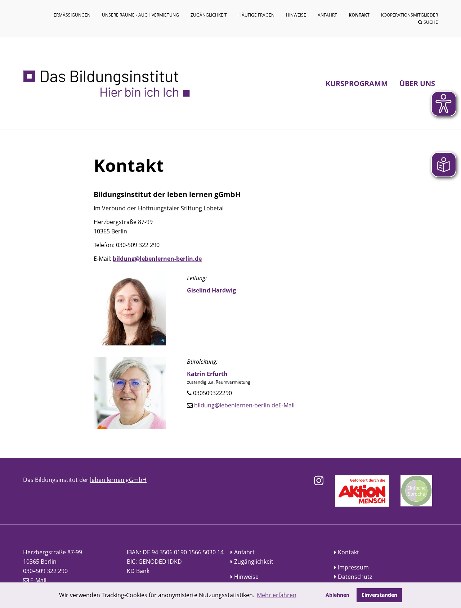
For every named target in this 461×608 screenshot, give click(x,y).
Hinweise (246, 577)
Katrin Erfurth (207, 374)
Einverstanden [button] (379, 594)
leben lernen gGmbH (118, 480)
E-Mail (286, 405)
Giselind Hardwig (211, 290)
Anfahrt (244, 552)
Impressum (353, 567)
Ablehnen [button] (337, 594)
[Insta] (318, 480)
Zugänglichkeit (253, 561)
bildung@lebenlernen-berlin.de (157, 259)
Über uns (417, 83)
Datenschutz (355, 577)
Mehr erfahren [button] (276, 595)
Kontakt (348, 552)
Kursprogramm (357, 83)
